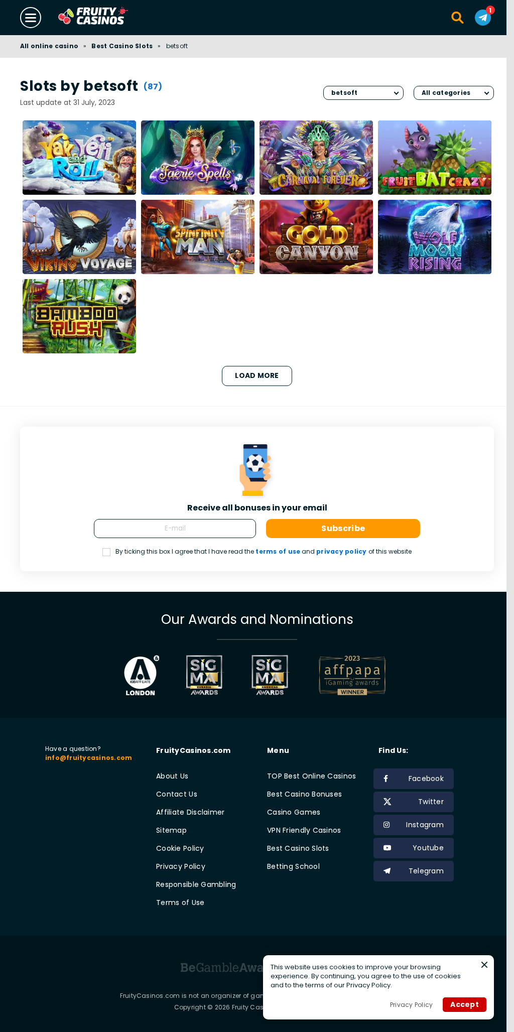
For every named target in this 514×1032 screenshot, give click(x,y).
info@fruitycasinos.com (88, 757)
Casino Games (293, 812)
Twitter (431, 802)
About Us (172, 776)
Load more (257, 375)
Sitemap (171, 830)
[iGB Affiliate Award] (142, 675)
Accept (464, 1004)
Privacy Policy (180, 866)
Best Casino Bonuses (304, 794)
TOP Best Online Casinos (311, 776)
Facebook (426, 778)
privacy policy (341, 551)
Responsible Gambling (196, 884)
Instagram (425, 825)
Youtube (428, 848)
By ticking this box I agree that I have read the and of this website (263, 551)
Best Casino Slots (122, 46)
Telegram (426, 871)
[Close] (484, 965)
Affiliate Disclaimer (190, 812)
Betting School (293, 866)
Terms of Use (180, 902)
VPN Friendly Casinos (304, 830)
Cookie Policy (180, 848)
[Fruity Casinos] (109, 18)
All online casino (49, 46)
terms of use (277, 551)
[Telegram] (483, 18)
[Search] (458, 17)
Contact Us (176, 794)
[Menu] (30, 17)
